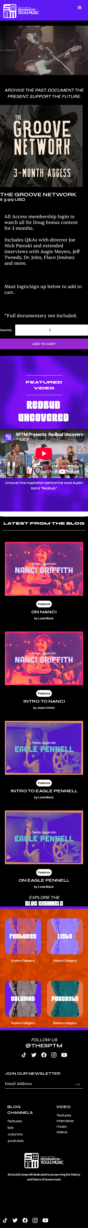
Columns (15, 1134)
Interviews (65, 1120)
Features (15, 1121)
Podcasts (16, 1140)
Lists (11, 1127)
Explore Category (23, 960)
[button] (25, 3)
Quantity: (6, 330)
